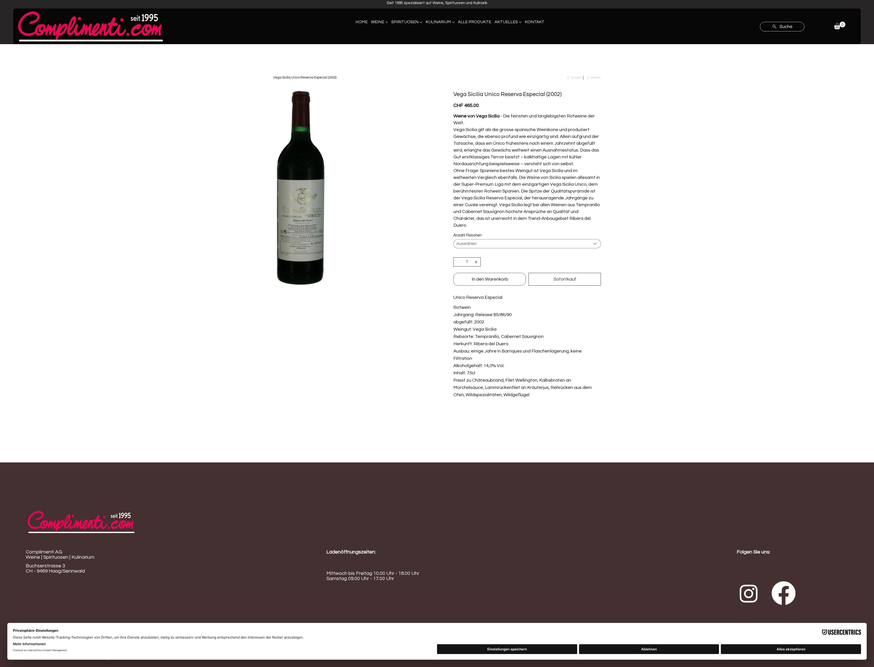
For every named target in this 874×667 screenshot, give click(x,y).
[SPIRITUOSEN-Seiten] (421, 22)
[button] (839, 25)
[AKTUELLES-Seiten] (520, 22)
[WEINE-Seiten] (387, 22)
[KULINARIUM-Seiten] (453, 22)
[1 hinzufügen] (476, 261)
